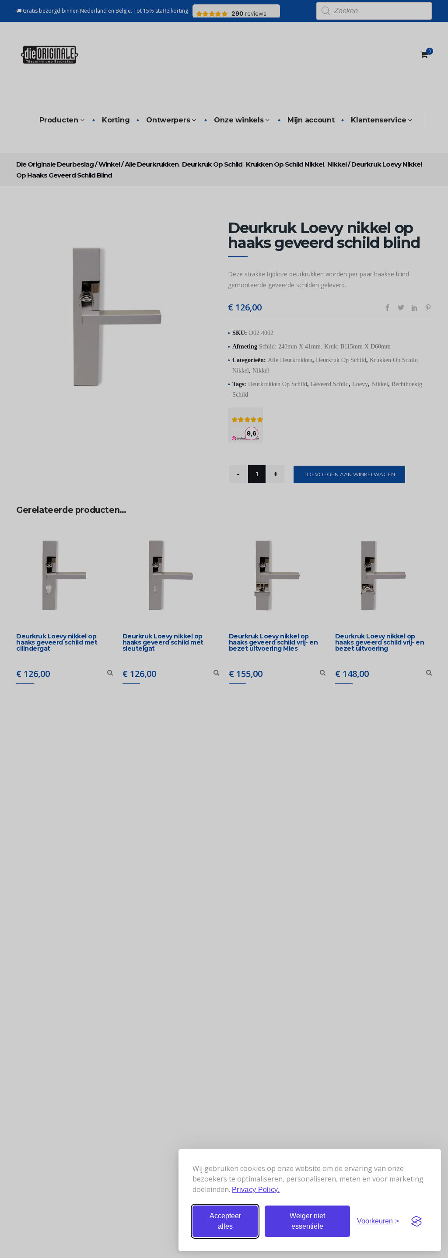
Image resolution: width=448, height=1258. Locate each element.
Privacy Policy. (256, 1189)
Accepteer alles (225, 1221)
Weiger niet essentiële (307, 1221)
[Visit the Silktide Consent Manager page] (416, 1221)
